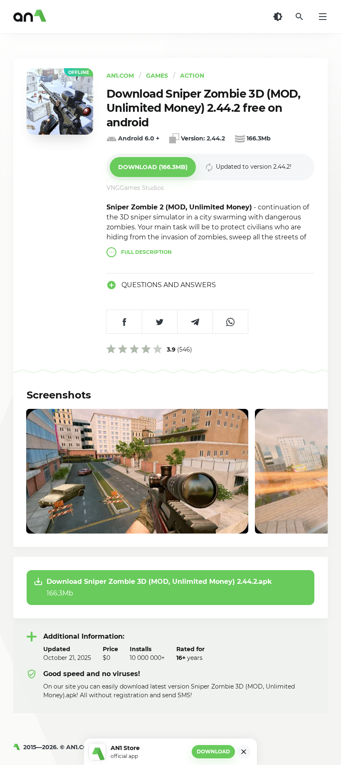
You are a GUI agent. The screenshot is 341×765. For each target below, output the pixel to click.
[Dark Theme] (278, 17)
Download (213, 751)
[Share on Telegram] (195, 321)
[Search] (299, 17)
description (146, 252)
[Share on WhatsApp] (230, 321)
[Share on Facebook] (124, 321)
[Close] (243, 751)
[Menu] (323, 17)
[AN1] (18, 747)
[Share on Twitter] (159, 321)
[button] (153, 167)
